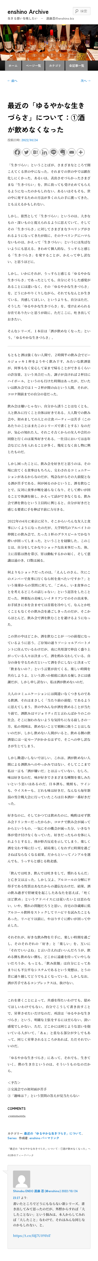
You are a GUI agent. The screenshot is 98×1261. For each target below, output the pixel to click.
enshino (34, 1138)
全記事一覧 (76, 65)
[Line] (54, 152)
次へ (85, 80)
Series (12, 1138)
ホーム (13, 65)
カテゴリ (55, 65)
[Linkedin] (44, 152)
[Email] (72, 152)
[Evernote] (63, 152)
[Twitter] (26, 152)
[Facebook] (17, 152)
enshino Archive (28, 11)
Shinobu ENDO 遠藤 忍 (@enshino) (37, 1191)
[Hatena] (35, 152)
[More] (81, 152)
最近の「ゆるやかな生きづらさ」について (52, 1133)
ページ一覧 (33, 65)
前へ (12, 80)
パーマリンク (50, 1138)
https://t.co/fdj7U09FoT (32, 1235)
